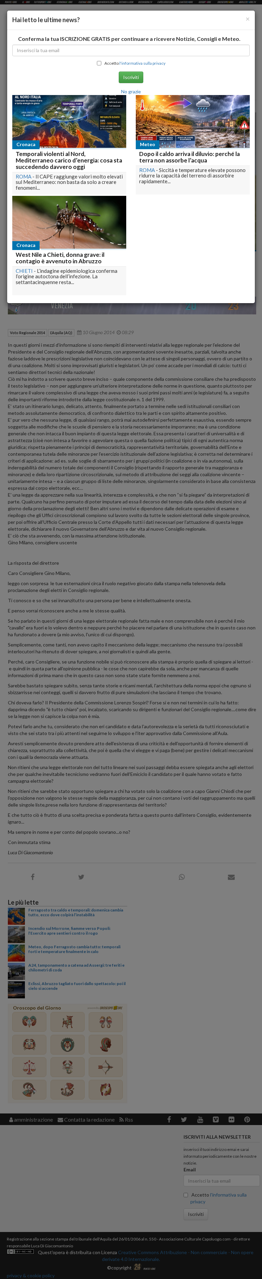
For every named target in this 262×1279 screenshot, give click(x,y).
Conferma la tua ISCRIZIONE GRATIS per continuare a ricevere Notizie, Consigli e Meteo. (129, 38)
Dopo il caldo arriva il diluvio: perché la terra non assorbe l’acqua (189, 157)
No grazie (131, 91)
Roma (23, 176)
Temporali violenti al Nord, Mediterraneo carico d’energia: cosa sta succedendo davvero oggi (69, 160)
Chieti (24, 271)
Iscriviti (131, 77)
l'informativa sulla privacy (142, 63)
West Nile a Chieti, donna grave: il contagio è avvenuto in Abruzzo (60, 258)
